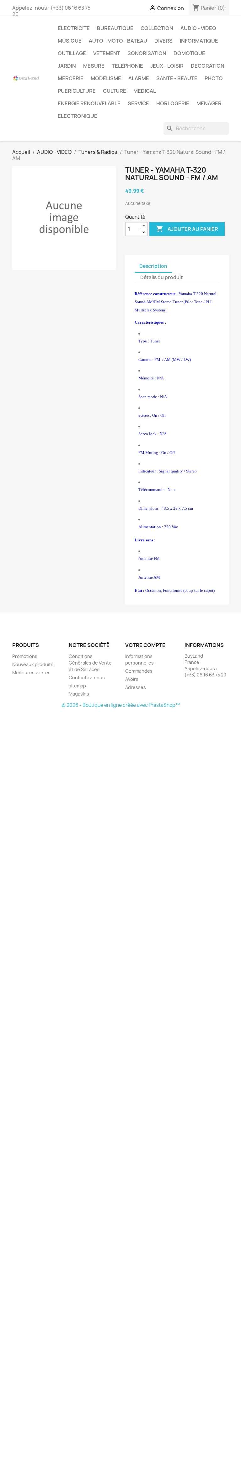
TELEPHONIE (127, 65)
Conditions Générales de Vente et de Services (90, 662)
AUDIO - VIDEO (198, 28)
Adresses (135, 687)
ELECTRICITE (74, 28)
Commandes (139, 671)
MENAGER (209, 103)
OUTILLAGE (72, 53)
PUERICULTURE (77, 90)
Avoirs (131, 679)
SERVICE (138, 103)
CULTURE (114, 90)
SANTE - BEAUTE (176, 78)
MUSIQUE (70, 40)
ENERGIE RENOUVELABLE (89, 103)
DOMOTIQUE (189, 53)
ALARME (138, 78)
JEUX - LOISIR (167, 65)
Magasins (79, 694)
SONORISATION (146, 53)
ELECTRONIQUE (77, 115)
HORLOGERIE (172, 103)
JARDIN (67, 65)
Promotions (24, 656)
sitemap (77, 686)
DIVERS (163, 40)
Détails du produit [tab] (161, 277)
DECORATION (207, 65)
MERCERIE (70, 78)
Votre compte (145, 645)
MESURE (93, 65)
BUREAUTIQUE (115, 28)
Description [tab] (153, 266)
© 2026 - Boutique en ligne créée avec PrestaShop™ (121, 705)
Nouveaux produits (32, 664)
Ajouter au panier (187, 228)
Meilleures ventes (31, 672)
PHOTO (214, 78)
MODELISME (106, 78)
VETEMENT (106, 53)
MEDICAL (144, 90)
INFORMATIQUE (199, 40)
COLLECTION (157, 28)
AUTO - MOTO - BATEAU (118, 40)
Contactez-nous (87, 678)
